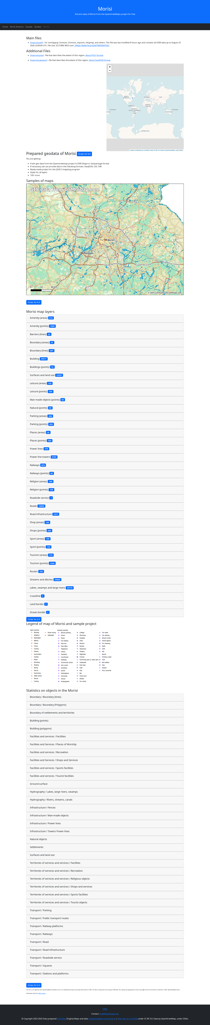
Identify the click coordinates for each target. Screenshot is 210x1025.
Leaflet (132, 150)
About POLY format (94, 55)
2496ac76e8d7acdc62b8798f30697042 (91, 45)
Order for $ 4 (84, 154)
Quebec (37, 26)
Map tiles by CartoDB (127, 1018)
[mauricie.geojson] (38, 60)
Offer (105, 1009)
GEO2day (61, 1018)
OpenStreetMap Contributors (102, 1018)
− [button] (110, 70)
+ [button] (110, 66)
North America (16, 26)
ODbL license (41, 993)
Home (5, 26)
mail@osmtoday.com (109, 1013)
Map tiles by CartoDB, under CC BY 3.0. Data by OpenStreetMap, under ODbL (159, 150)
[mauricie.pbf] (36, 42)
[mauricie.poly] (37, 55)
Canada (28, 26)
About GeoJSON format (99, 60)
